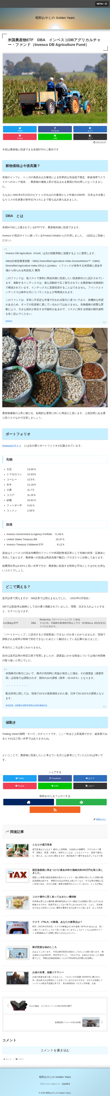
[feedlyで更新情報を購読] (81, 802)
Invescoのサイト (11, 445)
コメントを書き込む (55, 1050)
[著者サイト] (28, 802)
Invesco (9, 321)
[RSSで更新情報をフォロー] (55, 809)
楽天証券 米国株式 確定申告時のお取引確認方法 (26, 705)
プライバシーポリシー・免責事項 (55, 1084)
